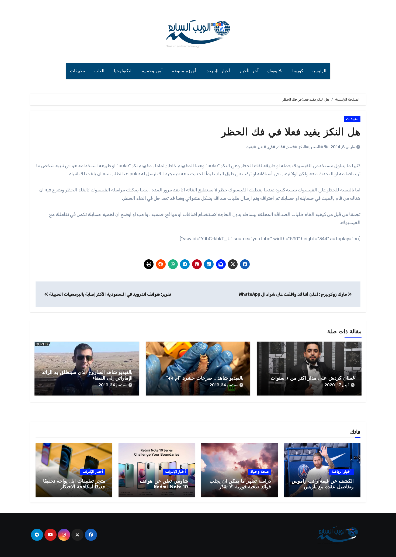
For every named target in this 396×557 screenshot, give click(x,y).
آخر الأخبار (248, 71)
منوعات (352, 119)
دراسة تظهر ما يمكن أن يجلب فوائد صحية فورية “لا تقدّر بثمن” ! (240, 487)
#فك (281, 147)
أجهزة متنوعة (184, 71)
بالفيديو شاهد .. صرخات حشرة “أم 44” (205, 378)
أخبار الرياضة (341, 471)
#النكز (304, 147)
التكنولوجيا (124, 71)
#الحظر (317, 147)
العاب (100, 71)
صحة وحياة (259, 471)
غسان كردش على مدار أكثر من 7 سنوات (313, 378)
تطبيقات (78, 71)
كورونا (297, 71)
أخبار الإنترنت (218, 71)
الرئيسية (318, 71)
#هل (262, 147)
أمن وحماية (153, 71)
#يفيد (251, 147)
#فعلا (292, 147)
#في (271, 147)
